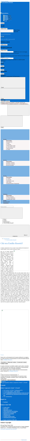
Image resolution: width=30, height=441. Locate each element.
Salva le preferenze (11, 379)
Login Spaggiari (7, 57)
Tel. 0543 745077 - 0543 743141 (12, 391)
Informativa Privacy (7, 410)
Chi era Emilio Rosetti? (11, 239)
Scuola (4, 220)
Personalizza (3, 362)
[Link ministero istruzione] (7, 2)
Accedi (2, 23)
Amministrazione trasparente (9, 417)
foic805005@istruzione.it (17, 392)
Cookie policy (6, 407)
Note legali (5, 408)
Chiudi (2, 66)
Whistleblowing (6, 415)
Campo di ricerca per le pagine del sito (9, 205)
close (2, 127)
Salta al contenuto (4, 1)
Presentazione (6, 221)
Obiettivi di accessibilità (8, 413)
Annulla (2, 101)
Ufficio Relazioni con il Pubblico (10, 411)
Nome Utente (17, 30)
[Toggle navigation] (12, 121)
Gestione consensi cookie (9, 416)
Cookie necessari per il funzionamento (9, 374)
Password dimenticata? (6, 34)
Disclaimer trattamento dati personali (9, 429)
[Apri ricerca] (18, 110)
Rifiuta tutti (12, 362)
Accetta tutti (21, 362)
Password (16, 31)
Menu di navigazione (20, 236)
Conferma (7, 101)
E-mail (15, 51)
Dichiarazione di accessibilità (9, 412)
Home (4, 219)
